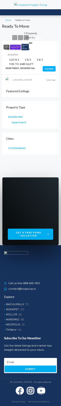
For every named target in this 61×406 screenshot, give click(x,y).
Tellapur (11, 329)
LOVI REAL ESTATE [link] (22, 80)
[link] (30, 42)
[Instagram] (30, 390)
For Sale (6, 47)
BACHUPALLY (15, 304)
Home (8, 20)
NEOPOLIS (13, 324)
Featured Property (15, 47)
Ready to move (25, 47)
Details (49, 68)
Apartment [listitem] (19, 122)
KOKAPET (12, 309)
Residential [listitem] (15, 116)
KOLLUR (11, 314)
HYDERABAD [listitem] (17, 148)
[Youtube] (41, 390)
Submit (30, 369)
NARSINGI (12, 319)
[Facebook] (20, 390)
